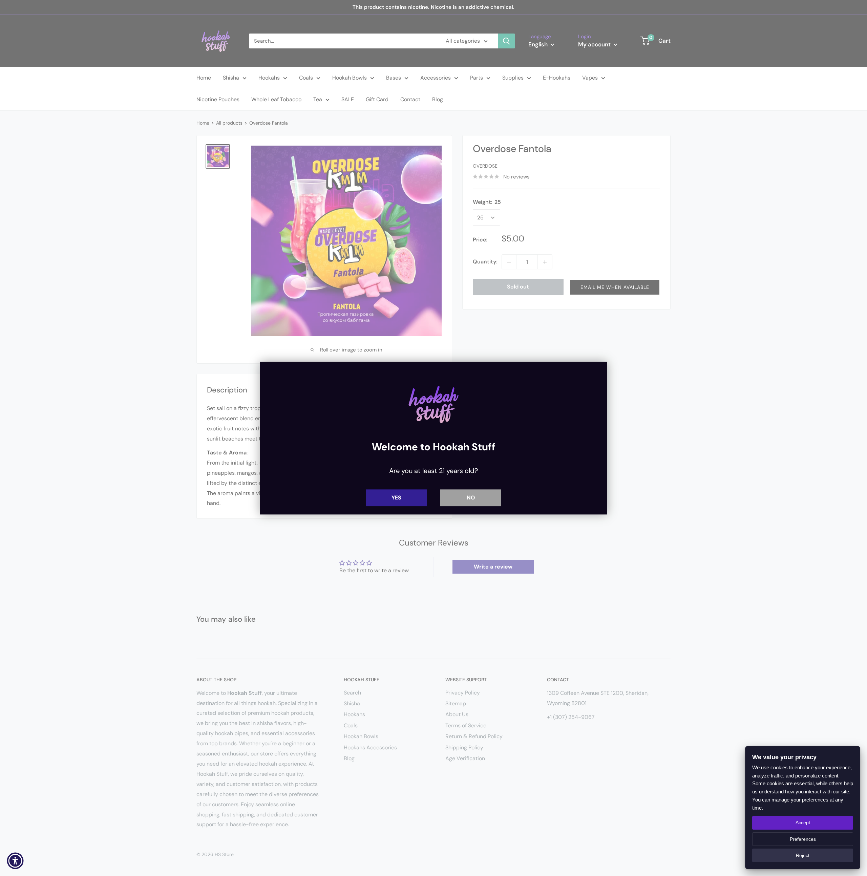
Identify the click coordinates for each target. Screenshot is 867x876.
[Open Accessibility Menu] (15, 860)
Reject (802, 855)
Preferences (803, 839)
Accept (803, 822)
